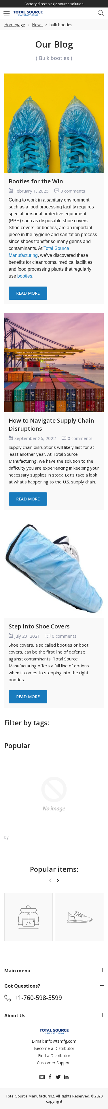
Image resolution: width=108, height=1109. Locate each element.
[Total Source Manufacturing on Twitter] (58, 1077)
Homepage (14, 24)
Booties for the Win (36, 181)
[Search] (101, 13)
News (37, 24)
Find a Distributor (54, 1055)
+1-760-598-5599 (38, 998)
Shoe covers (21, 645)
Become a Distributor (54, 1048)
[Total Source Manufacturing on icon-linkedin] (66, 1077)
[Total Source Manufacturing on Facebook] (50, 1077)
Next (57, 880)
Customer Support (54, 1062)
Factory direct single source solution (54, 3)
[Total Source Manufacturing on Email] (42, 1077)
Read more (28, 293)
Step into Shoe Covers (39, 626)
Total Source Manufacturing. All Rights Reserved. (48, 1096)
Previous (50, 880)
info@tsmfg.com (60, 1041)
